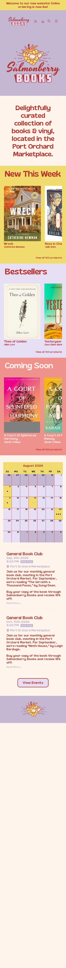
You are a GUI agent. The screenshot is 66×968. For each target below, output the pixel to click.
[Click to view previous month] (7, 465)
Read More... (13, 603)
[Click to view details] (22, 213)
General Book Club (24, 553)
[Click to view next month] (58, 465)
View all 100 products (49, 257)
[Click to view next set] (8, 220)
